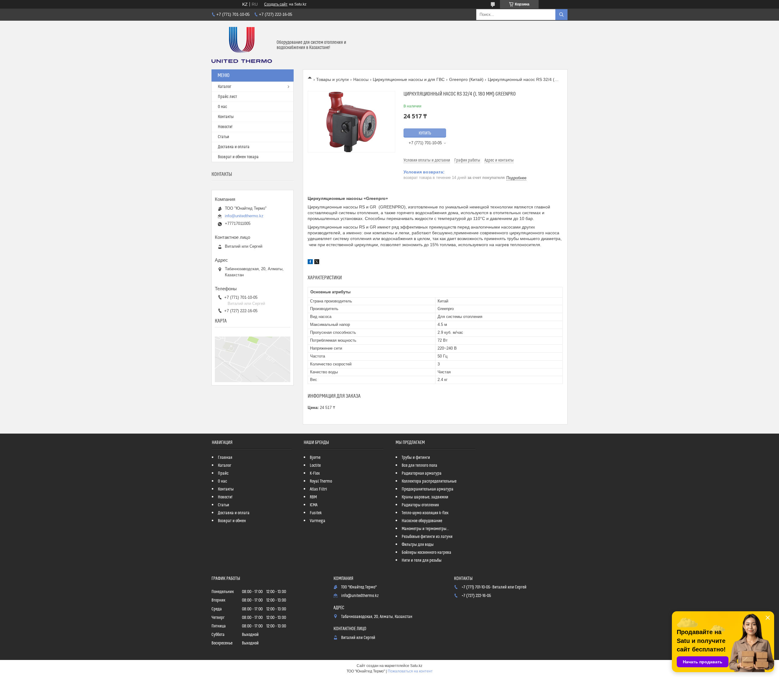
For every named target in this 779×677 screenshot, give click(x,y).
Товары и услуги (332, 79)
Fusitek (316, 513)
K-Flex (315, 473)
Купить (425, 133)
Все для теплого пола (419, 465)
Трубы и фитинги (416, 457)
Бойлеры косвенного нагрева (426, 552)
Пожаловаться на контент (410, 671)
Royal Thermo (321, 481)
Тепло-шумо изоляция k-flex (425, 513)
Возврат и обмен (232, 520)
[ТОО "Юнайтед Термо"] (241, 45)
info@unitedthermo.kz (244, 216)
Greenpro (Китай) (466, 79)
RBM (313, 497)
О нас (222, 106)
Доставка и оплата (234, 147)
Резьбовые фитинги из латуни (427, 536)
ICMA (313, 505)
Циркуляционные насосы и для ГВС (409, 79)
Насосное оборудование (422, 520)
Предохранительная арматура (427, 489)
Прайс (223, 473)
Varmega (317, 520)
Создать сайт (276, 4)
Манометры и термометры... (425, 528)
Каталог (224, 86)
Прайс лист (227, 96)
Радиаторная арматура (422, 473)
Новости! (225, 126)
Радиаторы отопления (420, 505)
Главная (225, 457)
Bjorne (315, 457)
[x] (316, 262)
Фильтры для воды (418, 544)
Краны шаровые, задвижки (425, 497)
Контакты (226, 116)
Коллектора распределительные (429, 481)
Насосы (361, 79)
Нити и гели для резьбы (422, 560)
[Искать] (561, 14)
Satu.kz (416, 666)
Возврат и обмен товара (238, 157)
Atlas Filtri (318, 489)
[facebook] (310, 262)
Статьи (223, 136)
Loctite (315, 465)
